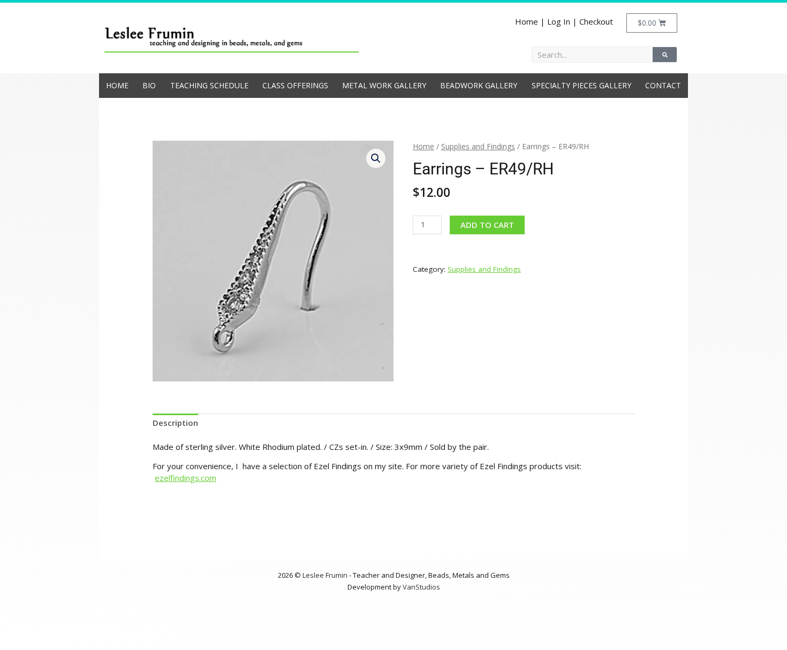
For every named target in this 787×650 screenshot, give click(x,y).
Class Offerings (295, 85)
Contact (663, 85)
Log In (558, 21)
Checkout (596, 21)
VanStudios (421, 587)
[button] (375, 158)
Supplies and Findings (478, 146)
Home (526, 21)
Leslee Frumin (324, 575)
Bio (149, 85)
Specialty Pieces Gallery (581, 85)
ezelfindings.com (185, 477)
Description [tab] (175, 422)
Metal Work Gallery (384, 85)
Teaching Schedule (209, 85)
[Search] (665, 54)
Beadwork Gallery (478, 85)
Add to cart (487, 224)
